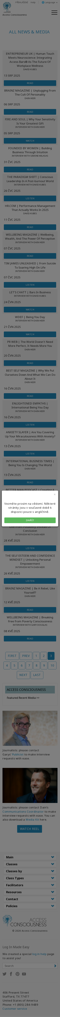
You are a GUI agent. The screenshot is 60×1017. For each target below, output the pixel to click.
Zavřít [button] (30, 520)
